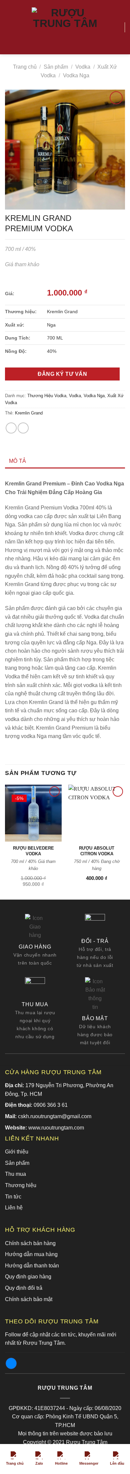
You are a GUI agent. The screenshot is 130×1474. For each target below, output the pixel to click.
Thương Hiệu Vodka (46, 395)
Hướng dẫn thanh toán (32, 1265)
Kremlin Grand (29, 412)
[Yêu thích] (116, 27)
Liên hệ (14, 1207)
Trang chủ (25, 67)
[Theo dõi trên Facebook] (11, 1363)
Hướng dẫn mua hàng (31, 1254)
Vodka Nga (76, 75)
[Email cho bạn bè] (23, 427)
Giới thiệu (16, 1151)
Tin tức (13, 1196)
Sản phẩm (56, 67)
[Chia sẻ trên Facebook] (11, 427)
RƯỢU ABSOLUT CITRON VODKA (96, 851)
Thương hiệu (20, 1185)
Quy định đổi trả (23, 1288)
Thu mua (15, 1174)
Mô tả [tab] (17, 461)
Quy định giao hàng (28, 1276)
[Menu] (9, 27)
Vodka (82, 67)
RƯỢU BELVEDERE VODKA (33, 851)
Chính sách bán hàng (30, 1243)
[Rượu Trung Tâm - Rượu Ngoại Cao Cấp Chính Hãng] (65, 27)
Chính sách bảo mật (28, 1299)
